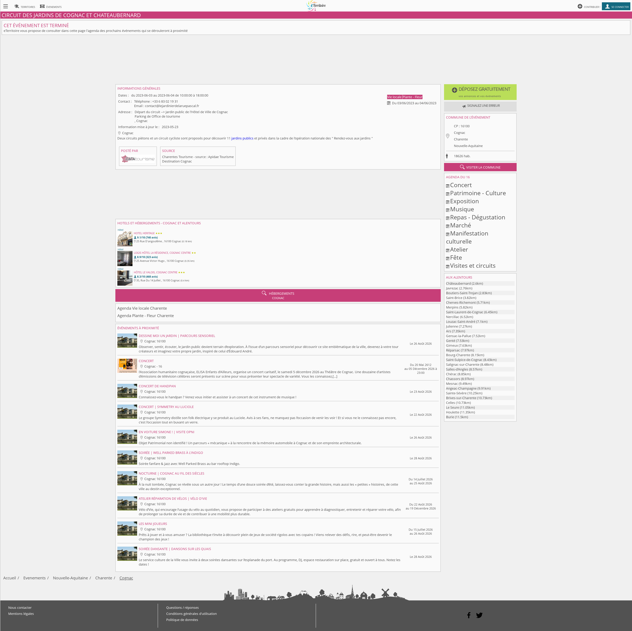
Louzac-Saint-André (460, 321)
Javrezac (452, 288)
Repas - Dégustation (477, 217)
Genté (450, 340)
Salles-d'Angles (457, 369)
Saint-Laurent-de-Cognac (464, 312)
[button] (480, 92)
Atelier (459, 249)
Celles (450, 402)
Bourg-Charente (458, 355)
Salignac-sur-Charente (462, 364)
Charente (461, 139)
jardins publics (242, 138)
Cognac (459, 132)
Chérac (451, 374)
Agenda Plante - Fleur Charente (145, 315)
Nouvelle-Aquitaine (468, 146)
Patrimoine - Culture (478, 193)
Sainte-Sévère (456, 393)
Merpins (452, 307)
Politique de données (182, 620)
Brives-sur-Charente (461, 398)
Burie (450, 417)
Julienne (452, 326)
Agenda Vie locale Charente (142, 308)
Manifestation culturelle (467, 237)
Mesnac (452, 383)
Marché (460, 225)
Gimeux (452, 345)
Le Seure (452, 407)
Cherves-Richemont (461, 302)
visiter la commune (480, 167)
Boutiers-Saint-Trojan (462, 293)
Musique (462, 209)
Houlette (452, 412)
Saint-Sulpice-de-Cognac (464, 360)
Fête (456, 257)
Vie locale (394, 97)
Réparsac (453, 350)
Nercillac (452, 317)
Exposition (464, 201)
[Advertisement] (316, 60)
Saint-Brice (454, 298)
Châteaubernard (458, 283)
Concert (461, 185)
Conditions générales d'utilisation (191, 613)
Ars (448, 331)
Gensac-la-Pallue (458, 336)
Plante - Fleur (412, 97)
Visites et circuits (473, 265)
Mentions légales (21, 613)
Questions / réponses (182, 607)
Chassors (453, 379)
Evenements (34, 578)
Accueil (9, 578)
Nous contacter (20, 607)
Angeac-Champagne (461, 388)
